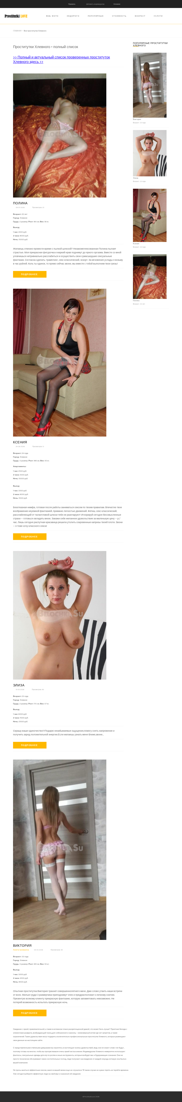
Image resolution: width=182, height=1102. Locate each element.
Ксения (20, 442)
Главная (17, 31)
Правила (71, 4)
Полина (20, 203)
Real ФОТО (52, 16)
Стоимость (119, 16)
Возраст (140, 16)
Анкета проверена (21, 950)
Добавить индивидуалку (95, 4)
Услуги (158, 16)
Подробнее (29, 274)
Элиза (19, 685)
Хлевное (117, 4)
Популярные (96, 16)
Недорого (73, 16)
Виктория (22, 945)
